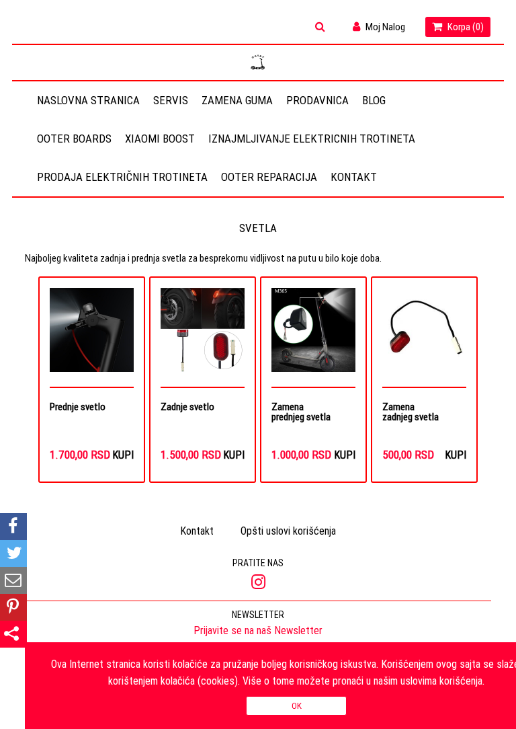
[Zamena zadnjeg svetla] (424, 337)
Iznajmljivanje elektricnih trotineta (311, 138)
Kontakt (354, 176)
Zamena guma (237, 100)
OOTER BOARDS (74, 138)
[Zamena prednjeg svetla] (313, 337)
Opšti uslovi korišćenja (288, 530)
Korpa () (464, 26)
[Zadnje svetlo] (203, 337)
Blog (374, 100)
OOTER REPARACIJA (269, 176)
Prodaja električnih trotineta (122, 176)
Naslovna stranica (88, 100)
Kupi (123, 454)
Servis (170, 100)
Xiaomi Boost (160, 138)
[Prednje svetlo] (92, 337)
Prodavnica (317, 100)
